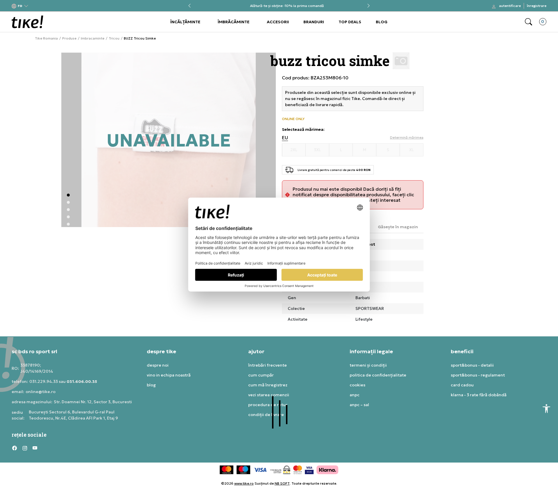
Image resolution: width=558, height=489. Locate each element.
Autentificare (510, 5)
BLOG (381, 21)
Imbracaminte (92, 38)
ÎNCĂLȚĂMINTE (185, 21)
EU (285, 137)
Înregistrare (536, 5)
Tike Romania (46, 38)
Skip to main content (35, 6)
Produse (69, 38)
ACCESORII (278, 21)
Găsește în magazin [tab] (398, 226)
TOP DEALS (350, 21)
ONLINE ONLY (293, 119)
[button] (20, 5)
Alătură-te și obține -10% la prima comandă (279, 6)
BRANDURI (313, 21)
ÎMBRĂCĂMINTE (233, 21)
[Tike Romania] (27, 21)
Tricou (114, 38)
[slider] (152, 219)
